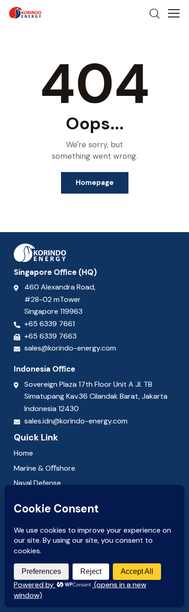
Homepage (95, 182)
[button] (174, 13)
